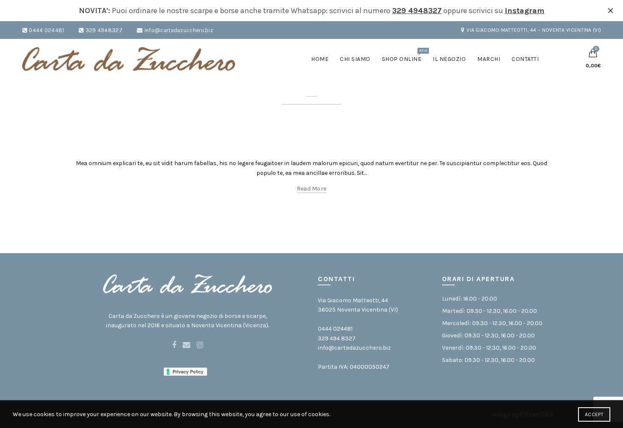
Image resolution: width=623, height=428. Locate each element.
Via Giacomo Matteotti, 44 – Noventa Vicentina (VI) (534, 30)
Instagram (524, 10)
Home (319, 59)
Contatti (525, 59)
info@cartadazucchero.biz (179, 30)
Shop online (404, 55)
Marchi (488, 59)
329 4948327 (417, 10)
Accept (594, 414)
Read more (312, 188)
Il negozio (449, 59)
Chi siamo (355, 59)
